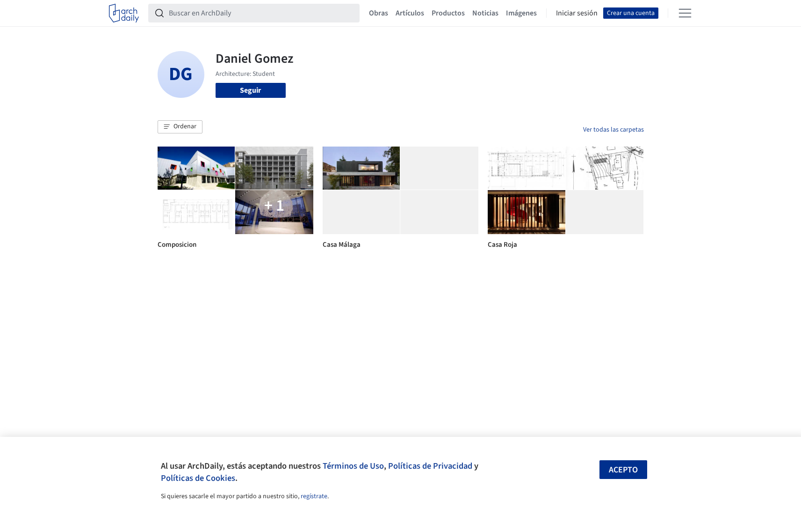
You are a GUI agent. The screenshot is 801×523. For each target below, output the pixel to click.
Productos (448, 13)
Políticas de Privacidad (430, 466)
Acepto (623, 470)
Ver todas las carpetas (613, 129)
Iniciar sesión (577, 13)
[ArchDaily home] (124, 13)
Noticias (485, 13)
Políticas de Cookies (198, 478)
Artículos (410, 13)
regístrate (314, 496)
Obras (378, 13)
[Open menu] (685, 13)
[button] (180, 126)
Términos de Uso (353, 466)
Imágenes (521, 13)
